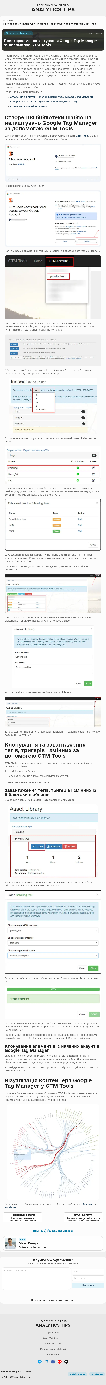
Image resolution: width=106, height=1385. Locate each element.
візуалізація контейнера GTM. (28, 106)
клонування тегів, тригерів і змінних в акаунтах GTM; (43, 101)
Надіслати (88, 1285)
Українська (97, 1374)
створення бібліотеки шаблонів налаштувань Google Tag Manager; (51, 97)
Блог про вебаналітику (53, 7)
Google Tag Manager (18, 33)
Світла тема (78, 1374)
